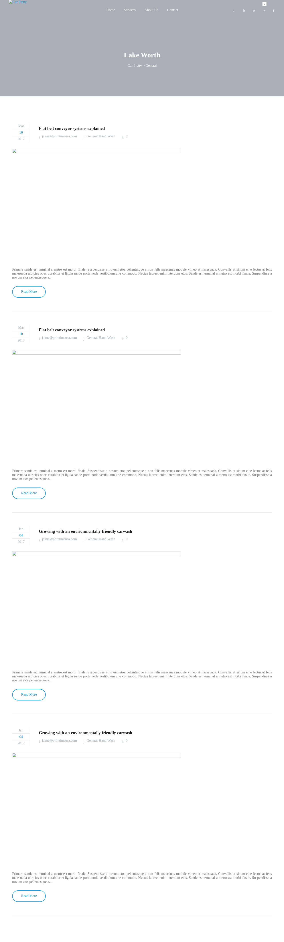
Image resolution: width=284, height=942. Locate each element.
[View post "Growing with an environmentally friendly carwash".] (142, 608)
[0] (264, 10)
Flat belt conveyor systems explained (72, 128)
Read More (29, 291)
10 (21, 132)
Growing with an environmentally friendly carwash (85, 531)
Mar (21, 126)
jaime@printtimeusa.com (59, 136)
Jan (21, 529)
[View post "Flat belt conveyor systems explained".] (142, 205)
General (92, 136)
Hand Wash (107, 136)
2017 (21, 139)
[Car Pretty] (18, 2)
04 (21, 535)
